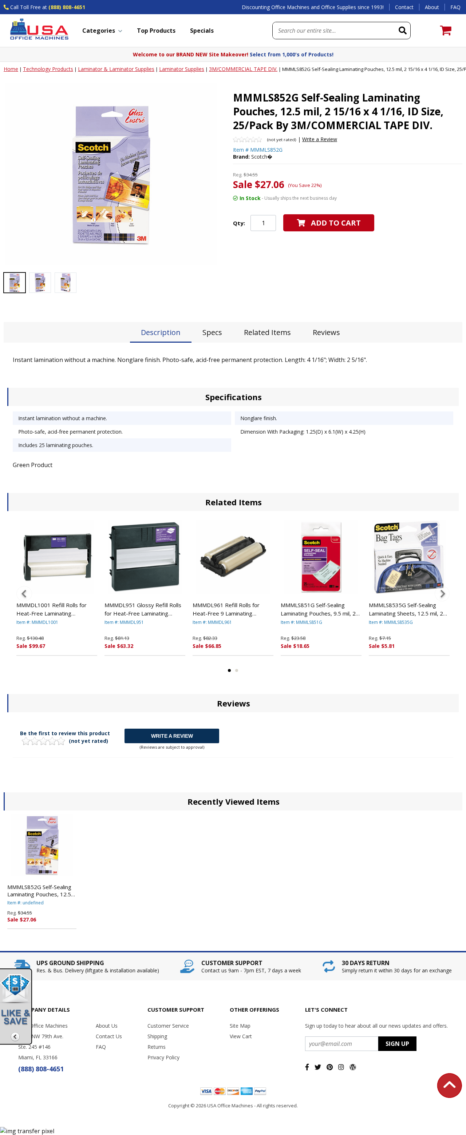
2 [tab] (236, 670)
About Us (107, 1025)
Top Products (156, 31)
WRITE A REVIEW (172, 736)
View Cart (241, 1036)
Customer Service (168, 1025)
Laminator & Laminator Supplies (116, 68)
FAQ (455, 7)
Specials (202, 31)
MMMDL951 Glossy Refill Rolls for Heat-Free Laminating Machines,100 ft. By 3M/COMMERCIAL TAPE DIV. (142, 609)
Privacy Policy (163, 1057)
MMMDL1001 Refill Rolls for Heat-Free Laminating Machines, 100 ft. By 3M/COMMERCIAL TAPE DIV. (52, 609)
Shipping (157, 1036)
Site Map (240, 1025)
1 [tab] (229, 670)
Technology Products (48, 68)
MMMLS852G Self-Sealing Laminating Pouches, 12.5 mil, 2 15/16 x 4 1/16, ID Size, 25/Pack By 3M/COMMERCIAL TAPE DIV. (39, 890)
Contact (404, 7)
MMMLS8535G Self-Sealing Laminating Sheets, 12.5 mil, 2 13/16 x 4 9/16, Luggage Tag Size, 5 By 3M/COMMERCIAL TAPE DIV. (406, 609)
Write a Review (319, 139)
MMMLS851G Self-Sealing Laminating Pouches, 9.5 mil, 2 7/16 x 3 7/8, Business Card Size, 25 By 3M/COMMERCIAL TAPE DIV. (318, 609)
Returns (156, 1046)
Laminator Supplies (181, 68)
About (432, 7)
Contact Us (109, 1036)
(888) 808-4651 (66, 7)
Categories (98, 31)
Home (11, 68)
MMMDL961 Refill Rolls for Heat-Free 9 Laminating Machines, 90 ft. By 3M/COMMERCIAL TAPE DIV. (229, 609)
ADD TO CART (336, 223)
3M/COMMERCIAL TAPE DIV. (243, 68)
